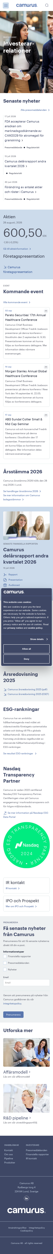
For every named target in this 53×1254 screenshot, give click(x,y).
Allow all (26, 648)
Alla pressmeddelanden (34, 109)
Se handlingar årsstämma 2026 (20, 491)
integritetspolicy (12, 1003)
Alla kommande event (15, 302)
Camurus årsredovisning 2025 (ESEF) (28, 694)
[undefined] (27, 5)
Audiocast (14, 584)
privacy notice (15, 627)
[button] (6, 5)
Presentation (16, 579)
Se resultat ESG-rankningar (18, 753)
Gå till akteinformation (15, 248)
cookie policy (35, 627)
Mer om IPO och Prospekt (20, 906)
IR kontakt (11, 888)
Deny (26, 659)
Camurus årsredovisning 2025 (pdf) (27, 689)
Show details (37, 639)
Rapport (13, 574)
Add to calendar (46, 311)
